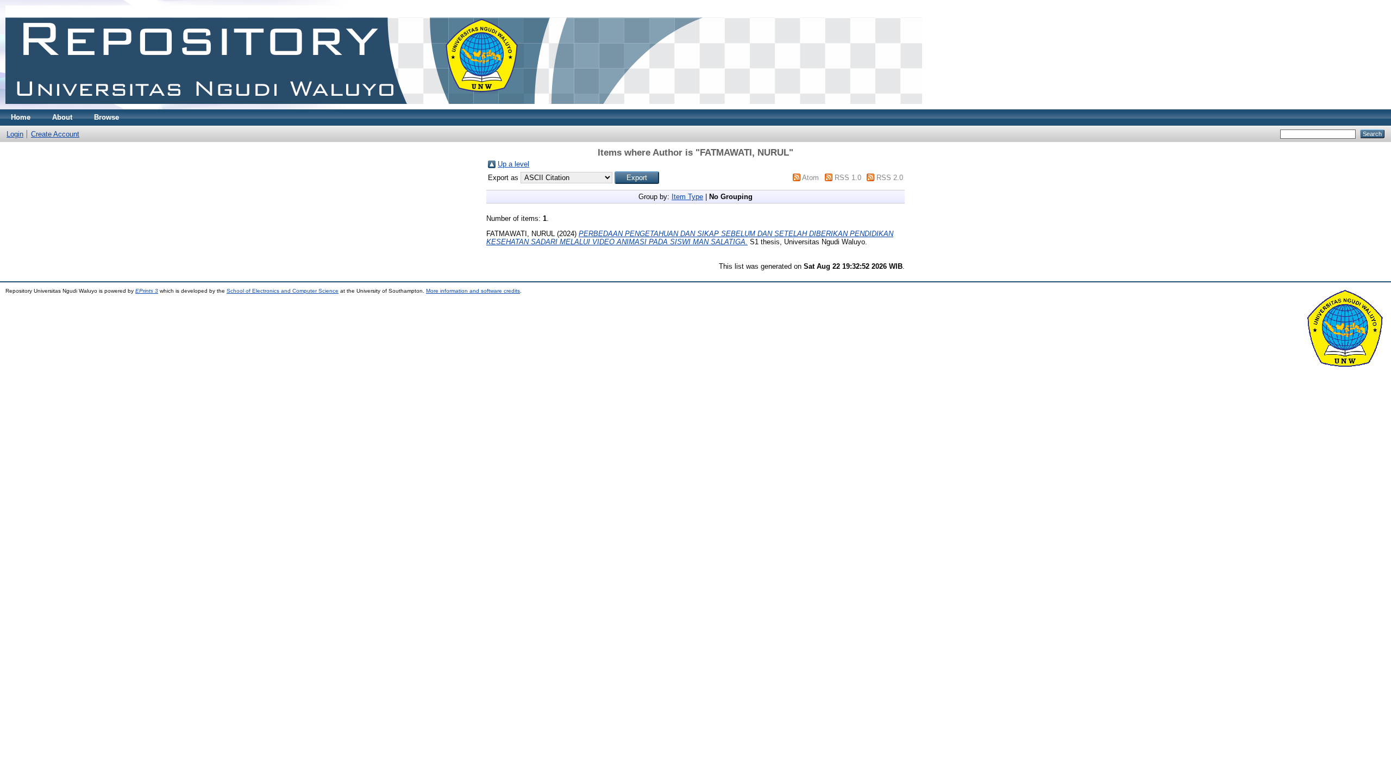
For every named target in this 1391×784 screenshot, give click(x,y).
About (62, 117)
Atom (810, 178)
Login (15, 134)
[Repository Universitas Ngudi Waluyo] (464, 107)
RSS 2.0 (889, 178)
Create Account (55, 134)
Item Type (687, 197)
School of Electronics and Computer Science (283, 291)
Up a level (513, 164)
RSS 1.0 (848, 178)
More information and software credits (473, 291)
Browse (106, 117)
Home (20, 117)
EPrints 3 (146, 291)
